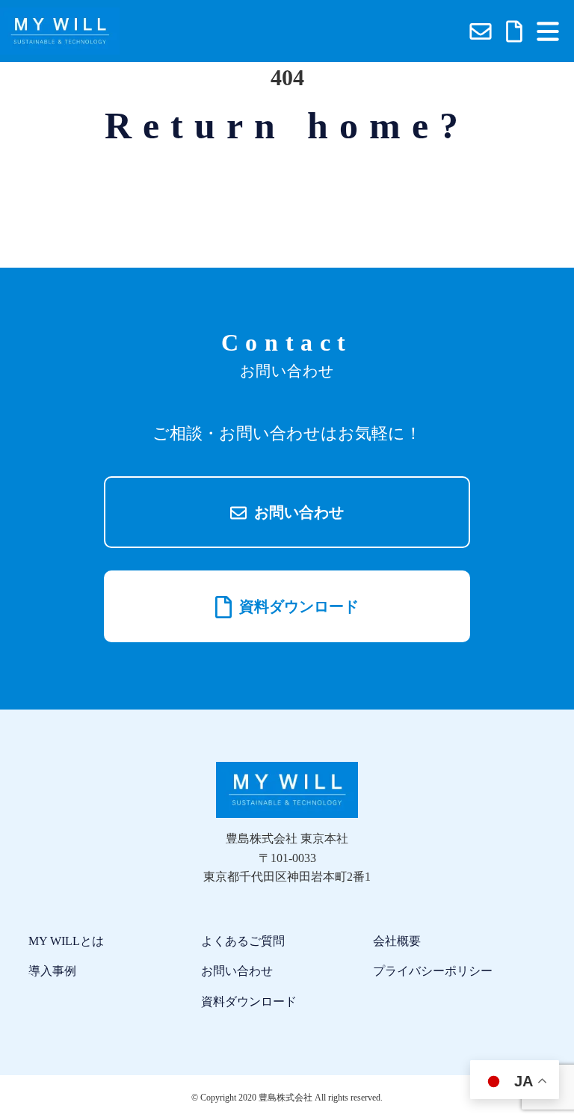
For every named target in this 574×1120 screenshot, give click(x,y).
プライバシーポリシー (433, 970)
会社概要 (397, 941)
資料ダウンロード (297, 606)
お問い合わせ (297, 512)
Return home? (287, 126)
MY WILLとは (66, 941)
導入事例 (52, 970)
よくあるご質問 (243, 941)
